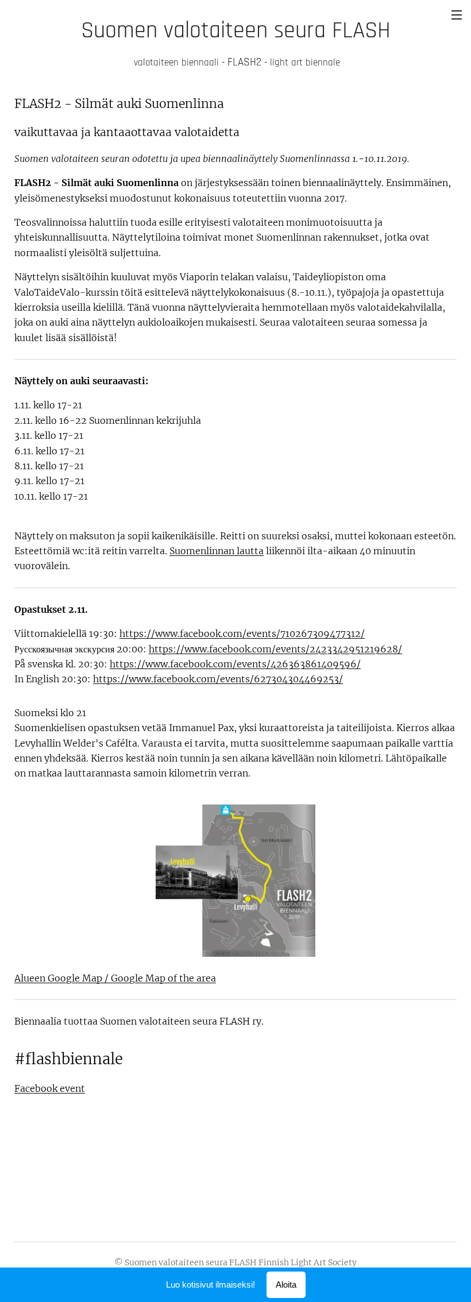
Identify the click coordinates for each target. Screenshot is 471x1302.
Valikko (456, 14)
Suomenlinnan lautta (216, 551)
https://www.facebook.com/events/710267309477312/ (242, 633)
